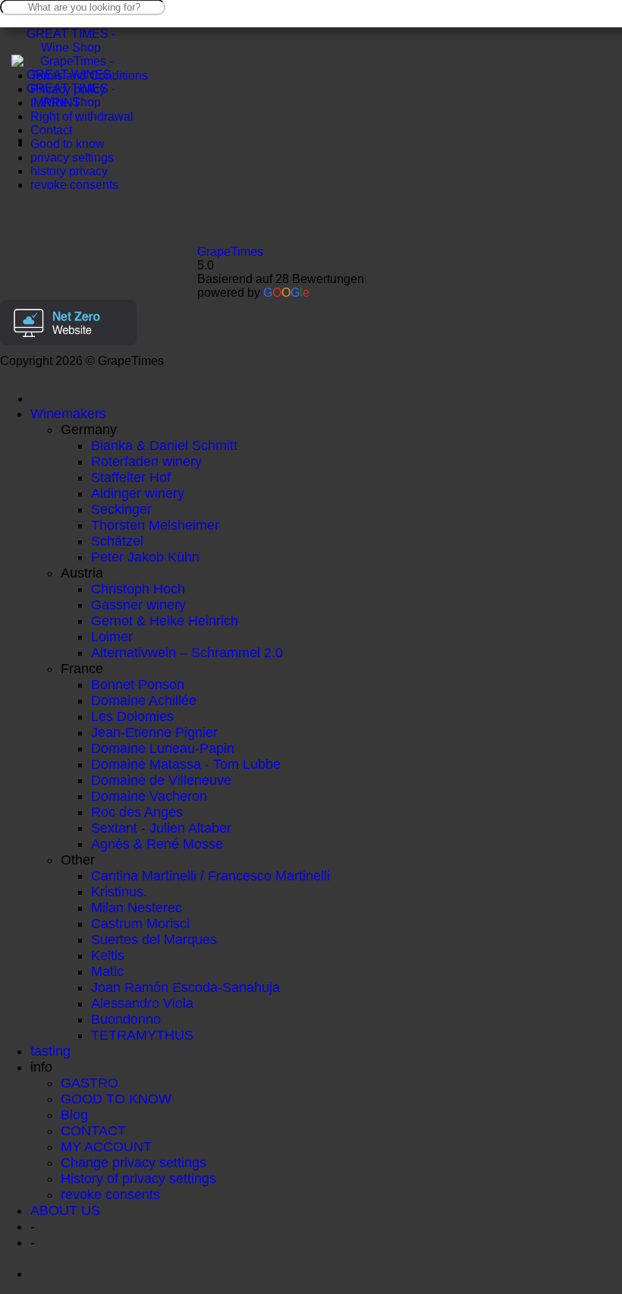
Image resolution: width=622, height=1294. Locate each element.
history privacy (69, 171)
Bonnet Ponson (137, 684)
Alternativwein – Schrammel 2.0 (187, 652)
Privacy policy (67, 89)
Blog (74, 1114)
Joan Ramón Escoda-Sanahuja (185, 987)
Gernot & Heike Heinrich (164, 620)
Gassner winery (138, 604)
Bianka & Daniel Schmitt (164, 445)
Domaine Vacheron (149, 796)
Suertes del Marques (154, 939)
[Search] (41, 398)
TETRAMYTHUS (142, 1035)
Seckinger (121, 509)
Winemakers (68, 413)
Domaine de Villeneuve (161, 780)
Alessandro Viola (142, 1003)
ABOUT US (65, 1210)
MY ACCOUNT (106, 1146)
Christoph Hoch (138, 589)
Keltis (107, 955)
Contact (51, 130)
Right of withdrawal (82, 116)
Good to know (67, 143)
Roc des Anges (137, 812)
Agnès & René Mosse (157, 844)
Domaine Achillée (143, 700)
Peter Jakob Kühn (145, 557)
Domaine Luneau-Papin (162, 748)
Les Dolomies (132, 716)
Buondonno (126, 1019)
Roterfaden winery (146, 461)
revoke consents (74, 184)
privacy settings (72, 157)
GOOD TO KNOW (116, 1099)
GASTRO (89, 1083)
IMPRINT (55, 102)
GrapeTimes (230, 251)
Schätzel (117, 541)
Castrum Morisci (140, 923)
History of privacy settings (138, 1178)
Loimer (112, 636)
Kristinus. (119, 891)
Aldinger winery (137, 493)
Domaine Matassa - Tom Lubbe (186, 764)
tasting (50, 1051)
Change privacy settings (133, 1162)
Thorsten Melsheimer (155, 525)
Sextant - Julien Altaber (161, 828)
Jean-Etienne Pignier (154, 732)
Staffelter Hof (131, 477)
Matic (107, 971)
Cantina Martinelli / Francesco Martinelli (210, 875)
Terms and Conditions (89, 75)
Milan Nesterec (136, 907)
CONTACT (93, 1130)
